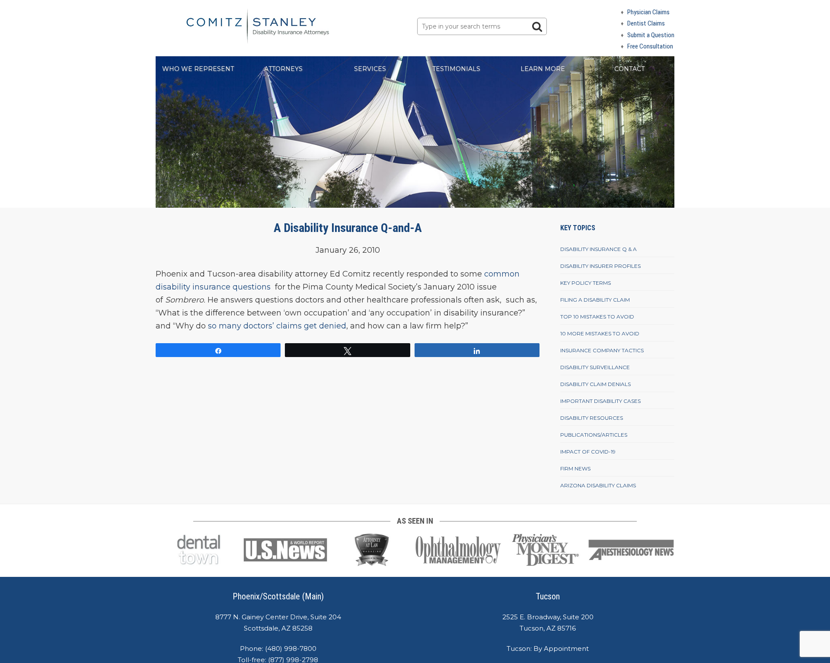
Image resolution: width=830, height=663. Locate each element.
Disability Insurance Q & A (598, 249)
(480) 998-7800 (290, 648)
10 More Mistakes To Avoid (599, 333)
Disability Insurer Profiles (600, 266)
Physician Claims (648, 12)
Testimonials (456, 69)
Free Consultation (650, 46)
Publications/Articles (593, 434)
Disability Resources (591, 418)
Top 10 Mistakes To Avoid (597, 316)
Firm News (575, 468)
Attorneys (283, 69)
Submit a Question (650, 35)
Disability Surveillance (595, 367)
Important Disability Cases (600, 401)
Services (370, 69)
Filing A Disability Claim (595, 299)
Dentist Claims (646, 23)
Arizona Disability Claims (598, 485)
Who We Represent (198, 69)
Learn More (542, 69)
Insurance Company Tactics (602, 350)
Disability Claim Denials (595, 384)
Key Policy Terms (585, 283)
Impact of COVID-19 (588, 451)
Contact (629, 69)
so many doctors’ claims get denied (277, 326)
